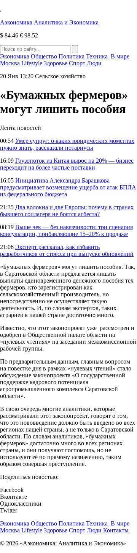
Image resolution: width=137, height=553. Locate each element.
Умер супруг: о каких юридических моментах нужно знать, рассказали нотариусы (67, 144)
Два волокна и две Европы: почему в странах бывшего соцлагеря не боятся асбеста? (67, 210)
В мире (119, 56)
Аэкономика (49, 22)
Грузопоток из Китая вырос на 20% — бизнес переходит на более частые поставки (67, 164)
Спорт (77, 63)
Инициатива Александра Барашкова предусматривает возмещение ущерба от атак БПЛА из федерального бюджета (68, 187)
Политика (71, 56)
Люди (94, 63)
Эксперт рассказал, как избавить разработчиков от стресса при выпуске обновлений (67, 250)
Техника (97, 56)
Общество (44, 56)
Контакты (116, 530)
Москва (10, 63)
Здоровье (55, 63)
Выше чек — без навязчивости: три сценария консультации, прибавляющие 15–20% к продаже (66, 230)
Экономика (14, 56)
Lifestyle (31, 63)
